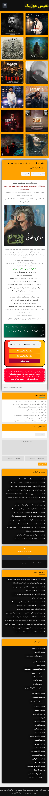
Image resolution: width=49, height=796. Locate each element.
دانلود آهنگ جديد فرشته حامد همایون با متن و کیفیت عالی (27, 508)
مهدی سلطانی (24, 361)
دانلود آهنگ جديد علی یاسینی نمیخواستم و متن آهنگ (29, 538)
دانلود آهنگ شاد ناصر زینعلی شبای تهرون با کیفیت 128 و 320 (30, 420)
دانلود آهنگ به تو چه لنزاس (39, 412)
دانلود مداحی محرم (36, 701)
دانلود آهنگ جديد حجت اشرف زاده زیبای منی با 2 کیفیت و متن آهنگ (24, 624)
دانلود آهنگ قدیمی (38, 706)
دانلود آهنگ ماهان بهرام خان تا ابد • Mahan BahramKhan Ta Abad (25, 493)
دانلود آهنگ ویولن (37, 673)
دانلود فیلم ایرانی (39, 762)
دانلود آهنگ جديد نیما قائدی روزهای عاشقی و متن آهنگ (28, 628)
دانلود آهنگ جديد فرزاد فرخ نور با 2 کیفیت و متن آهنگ (28, 512)
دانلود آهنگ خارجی (38, 714)
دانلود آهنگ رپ (39, 725)
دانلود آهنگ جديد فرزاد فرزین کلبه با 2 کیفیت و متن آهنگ (27, 516)
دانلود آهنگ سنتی (39, 721)
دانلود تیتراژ (40, 665)
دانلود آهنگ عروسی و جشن (34, 656)
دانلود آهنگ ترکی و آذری (37, 736)
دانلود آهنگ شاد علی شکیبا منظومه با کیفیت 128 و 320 (28, 594)
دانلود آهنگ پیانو (37, 680)
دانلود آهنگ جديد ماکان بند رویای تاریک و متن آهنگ (29, 505)
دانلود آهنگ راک (37, 684)
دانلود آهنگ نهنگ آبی (38, 598)
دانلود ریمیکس (39, 710)
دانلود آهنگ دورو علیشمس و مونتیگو (36, 418)
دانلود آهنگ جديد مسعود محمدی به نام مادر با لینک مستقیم (30, 415)
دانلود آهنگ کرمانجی (38, 759)
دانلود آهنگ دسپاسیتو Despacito (35, 590)
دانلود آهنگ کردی (39, 729)
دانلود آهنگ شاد (39, 652)
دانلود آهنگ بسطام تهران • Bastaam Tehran (31, 478)
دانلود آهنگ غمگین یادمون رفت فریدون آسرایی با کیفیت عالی (26, 523)
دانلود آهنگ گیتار (37, 676)
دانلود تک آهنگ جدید (37, 173)
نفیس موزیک (39, 327)
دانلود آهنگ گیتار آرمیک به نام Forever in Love (30, 609)
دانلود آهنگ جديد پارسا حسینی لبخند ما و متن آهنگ (29, 631)
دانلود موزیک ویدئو (38, 744)
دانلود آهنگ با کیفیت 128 (24, 351)
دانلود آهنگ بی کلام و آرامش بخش (34, 669)
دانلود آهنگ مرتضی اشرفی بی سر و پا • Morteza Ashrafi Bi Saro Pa (24, 620)
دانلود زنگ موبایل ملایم (35, 773)
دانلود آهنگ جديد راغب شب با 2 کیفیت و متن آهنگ (32, 407)
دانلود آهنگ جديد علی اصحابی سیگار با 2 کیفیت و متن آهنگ (27, 520)
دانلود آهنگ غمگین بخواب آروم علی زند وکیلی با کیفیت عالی (26, 482)
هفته (29, 557)
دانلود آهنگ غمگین (38, 661)
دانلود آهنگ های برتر (38, 693)
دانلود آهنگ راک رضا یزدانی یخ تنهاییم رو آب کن (30, 535)
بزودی (42, 717)
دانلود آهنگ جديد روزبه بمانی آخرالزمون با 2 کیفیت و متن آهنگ (26, 490)
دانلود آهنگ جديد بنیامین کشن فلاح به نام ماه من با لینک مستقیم (25, 579)
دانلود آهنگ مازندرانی (37, 751)
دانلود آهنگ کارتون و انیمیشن (35, 766)
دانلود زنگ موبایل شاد (35, 777)
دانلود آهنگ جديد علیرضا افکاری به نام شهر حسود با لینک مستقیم (25, 613)
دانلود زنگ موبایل (39, 770)
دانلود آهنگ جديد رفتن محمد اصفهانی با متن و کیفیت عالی (27, 486)
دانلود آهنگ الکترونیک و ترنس (33, 687)
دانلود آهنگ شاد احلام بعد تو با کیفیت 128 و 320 (30, 605)
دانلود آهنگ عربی (39, 747)
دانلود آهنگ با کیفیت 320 (24, 356)
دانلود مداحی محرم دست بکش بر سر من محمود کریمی (28, 586)
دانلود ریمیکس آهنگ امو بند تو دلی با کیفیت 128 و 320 (28, 583)
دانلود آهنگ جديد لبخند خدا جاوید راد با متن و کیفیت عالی (27, 616)
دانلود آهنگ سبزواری (38, 755)
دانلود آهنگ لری (39, 732)
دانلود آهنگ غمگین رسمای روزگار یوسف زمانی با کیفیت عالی (30, 404)
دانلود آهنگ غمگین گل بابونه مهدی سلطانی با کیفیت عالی (30, 401)
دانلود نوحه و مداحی (38, 697)
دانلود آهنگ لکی (39, 740)
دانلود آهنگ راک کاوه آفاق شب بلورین (36, 409)
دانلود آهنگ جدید (32, 183)
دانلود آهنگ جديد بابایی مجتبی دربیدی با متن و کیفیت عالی (27, 601)
